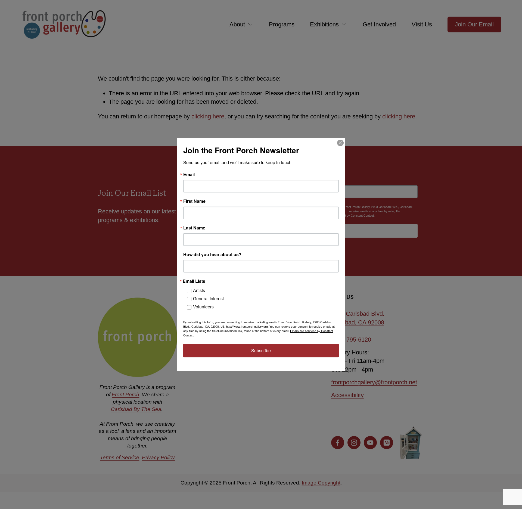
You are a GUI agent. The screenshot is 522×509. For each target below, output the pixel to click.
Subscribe (261, 350)
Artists (199, 290)
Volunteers (203, 306)
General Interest (208, 298)
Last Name (194, 228)
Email (189, 174)
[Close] (340, 143)
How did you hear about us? (212, 254)
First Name (194, 201)
